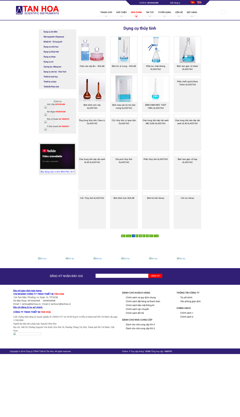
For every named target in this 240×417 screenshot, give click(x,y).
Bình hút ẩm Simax (155, 198)
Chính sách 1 (186, 312)
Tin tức (150, 12)
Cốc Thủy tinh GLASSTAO (92, 198)
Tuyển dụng (164, 12)
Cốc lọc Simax (187, 198)
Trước (128, 236)
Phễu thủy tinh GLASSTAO (156, 159)
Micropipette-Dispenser (54, 37)
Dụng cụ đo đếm (51, 32)
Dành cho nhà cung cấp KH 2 (140, 328)
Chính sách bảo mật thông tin (140, 305)
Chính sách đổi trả (135, 312)
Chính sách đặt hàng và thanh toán (143, 301)
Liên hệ (179, 12)
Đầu (123, 236)
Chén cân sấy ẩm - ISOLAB (92, 66)
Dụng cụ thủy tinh (51, 52)
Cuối (156, 236)
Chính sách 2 (186, 316)
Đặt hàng (192, 12)
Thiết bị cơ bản (50, 82)
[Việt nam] (193, 2)
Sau (151, 236)
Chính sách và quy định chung (141, 297)
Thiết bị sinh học (51, 77)
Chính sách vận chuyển (137, 309)
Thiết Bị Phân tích (51, 87)
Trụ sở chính (186, 297)
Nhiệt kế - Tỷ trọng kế (53, 42)
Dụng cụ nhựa (50, 57)
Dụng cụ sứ (48, 62)
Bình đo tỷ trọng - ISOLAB (124, 66)
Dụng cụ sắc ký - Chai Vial (55, 72)
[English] (199, 2)
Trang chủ (106, 12)
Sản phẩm (136, 12)
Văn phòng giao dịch (190, 301)
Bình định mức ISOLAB (124, 198)
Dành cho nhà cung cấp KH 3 (140, 324)
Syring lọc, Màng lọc (52, 67)
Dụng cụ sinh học (51, 47)
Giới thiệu (121, 12)
